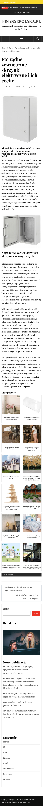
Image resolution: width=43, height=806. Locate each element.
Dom (12, 574)
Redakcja (34, 87)
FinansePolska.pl (21, 21)
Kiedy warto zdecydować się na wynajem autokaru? (18, 589)
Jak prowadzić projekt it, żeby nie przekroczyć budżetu (17, 704)
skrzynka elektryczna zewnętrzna (25, 357)
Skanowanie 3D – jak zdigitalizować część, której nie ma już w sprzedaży (19, 695)
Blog (5, 747)
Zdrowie (6, 779)
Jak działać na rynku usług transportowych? (26, 597)
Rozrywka (7, 774)
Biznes (6, 742)
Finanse (6, 758)
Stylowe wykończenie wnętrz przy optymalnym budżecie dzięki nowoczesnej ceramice (18, 669)
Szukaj (6, 609)
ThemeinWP (25, 802)
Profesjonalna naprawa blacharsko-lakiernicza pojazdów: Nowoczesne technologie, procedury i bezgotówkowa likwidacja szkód (20, 683)
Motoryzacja (8, 769)
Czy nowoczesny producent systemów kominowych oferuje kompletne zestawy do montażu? (21, 714)
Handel (6, 763)
